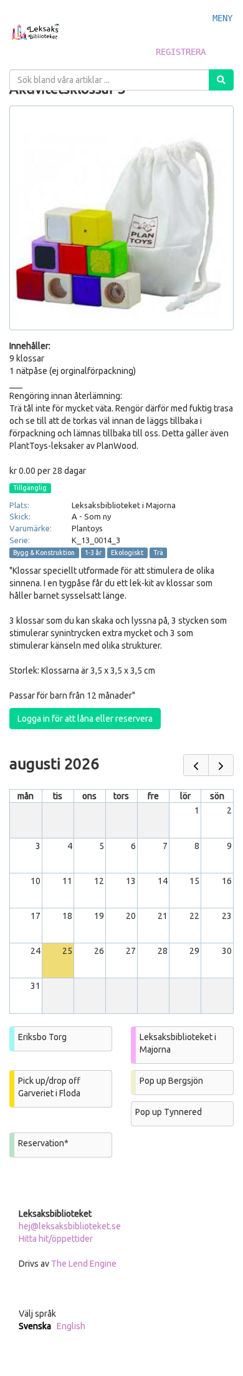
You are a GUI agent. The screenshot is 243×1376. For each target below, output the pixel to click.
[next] (221, 765)
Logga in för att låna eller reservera (85, 719)
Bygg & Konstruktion (44, 552)
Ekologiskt (127, 552)
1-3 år (93, 552)
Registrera (181, 52)
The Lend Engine (84, 1264)
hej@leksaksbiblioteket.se (70, 1226)
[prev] (196, 765)
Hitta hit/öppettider (56, 1239)
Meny (222, 18)
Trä (158, 552)
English (71, 1326)
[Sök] (221, 80)
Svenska (35, 1326)
